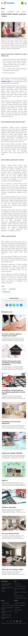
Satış (15, 581)
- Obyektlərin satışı (18, 595)
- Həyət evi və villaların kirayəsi (6, 612)
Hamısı (24, 11)
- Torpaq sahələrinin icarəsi (6, 618)
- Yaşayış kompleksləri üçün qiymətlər (6, 584)
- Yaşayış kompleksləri (19, 605)
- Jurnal (16, 612)
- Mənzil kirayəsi (5, 603)
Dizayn (3, 11)
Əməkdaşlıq (4, 581)
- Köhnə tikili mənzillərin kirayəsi (7, 608)
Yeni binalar (11, 11)
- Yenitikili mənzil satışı (19, 586)
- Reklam (3, 591)
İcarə (18, 11)
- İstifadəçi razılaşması (19, 603)
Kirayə (2, 600)
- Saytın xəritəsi (18, 610)
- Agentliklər (17, 607)
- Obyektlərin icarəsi (6, 615)
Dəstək (16, 600)
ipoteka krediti (6, 291)
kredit (4, 289)
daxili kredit (12, 289)
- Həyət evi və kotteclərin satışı (20, 592)
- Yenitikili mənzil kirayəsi (7, 605)
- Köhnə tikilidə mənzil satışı (19, 589)
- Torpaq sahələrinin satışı (20, 598)
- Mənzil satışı (17, 584)
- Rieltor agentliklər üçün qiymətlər (7, 588)
